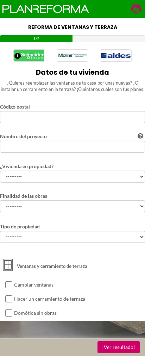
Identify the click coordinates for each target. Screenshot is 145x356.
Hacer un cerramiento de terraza (49, 299)
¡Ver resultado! (118, 347)
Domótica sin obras (35, 313)
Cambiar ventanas (33, 285)
